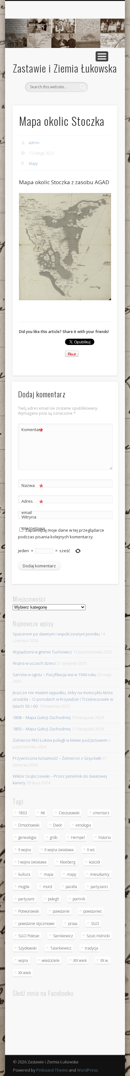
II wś (91, 849)
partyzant (26, 899)
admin (34, 142)
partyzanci (99, 886)
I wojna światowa (32, 862)
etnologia (83, 825)
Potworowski (28, 911)
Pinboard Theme (52, 1070)
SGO (95, 923)
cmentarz (101, 813)
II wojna (24, 849)
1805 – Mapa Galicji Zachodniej (42, 729)
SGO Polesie (28, 936)
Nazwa (32, 486)
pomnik (79, 899)
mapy (71, 874)
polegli (53, 899)
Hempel (78, 837)
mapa (48, 874)
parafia (71, 886)
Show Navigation (102, 56)
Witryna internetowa (32, 522)
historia (104, 837)
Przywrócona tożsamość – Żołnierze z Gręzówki (57, 758)
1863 (22, 813)
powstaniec (92, 911)
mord (47, 886)
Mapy (33, 163)
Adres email (32, 506)
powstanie (61, 911)
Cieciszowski (69, 813)
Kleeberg (67, 862)
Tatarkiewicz (60, 948)
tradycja (91, 948)
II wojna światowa (59, 849)
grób (53, 837)
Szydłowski (27, 948)
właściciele (51, 960)
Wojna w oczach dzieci (34, 663)
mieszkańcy (99, 874)
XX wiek (24, 972)
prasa (72, 923)
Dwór (57, 825)
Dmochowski (28, 825)
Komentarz (32, 430)
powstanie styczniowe (36, 923)
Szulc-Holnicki (98, 936)
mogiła (23, 886)
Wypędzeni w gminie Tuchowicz (42, 652)
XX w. (104, 960)
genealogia (27, 837)
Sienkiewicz (63, 936)
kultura (24, 874)
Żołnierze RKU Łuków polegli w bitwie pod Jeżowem (60, 740)
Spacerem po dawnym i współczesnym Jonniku (56, 634)
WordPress (87, 1070)
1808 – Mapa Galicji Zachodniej (42, 717)
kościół (94, 862)
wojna (23, 960)
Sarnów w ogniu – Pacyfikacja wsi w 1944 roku (54, 674)
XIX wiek (80, 960)
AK (43, 813)
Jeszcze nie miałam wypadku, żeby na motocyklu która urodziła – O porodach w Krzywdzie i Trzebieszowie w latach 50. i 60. (63, 699)
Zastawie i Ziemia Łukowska (65, 68)
